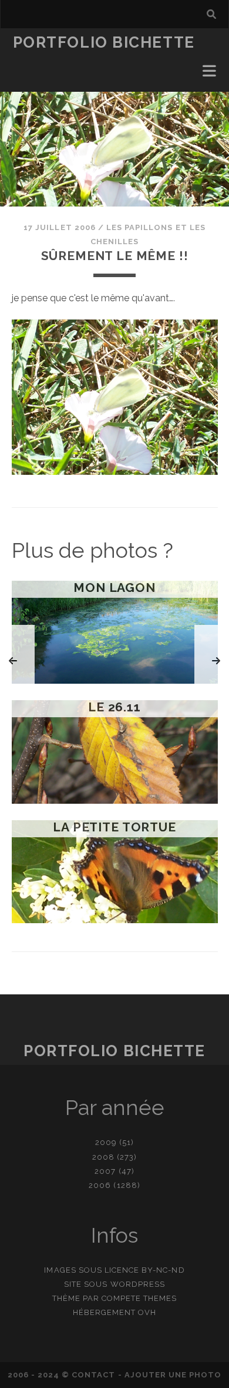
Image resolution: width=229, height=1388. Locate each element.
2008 (103, 1157)
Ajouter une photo (173, 1374)
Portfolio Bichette (104, 42)
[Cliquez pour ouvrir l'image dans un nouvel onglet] (115, 471)
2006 (100, 1185)
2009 (106, 1142)
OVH (147, 1312)
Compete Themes (139, 1298)
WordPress (137, 1284)
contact (93, 1374)
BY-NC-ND (163, 1270)
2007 (105, 1171)
